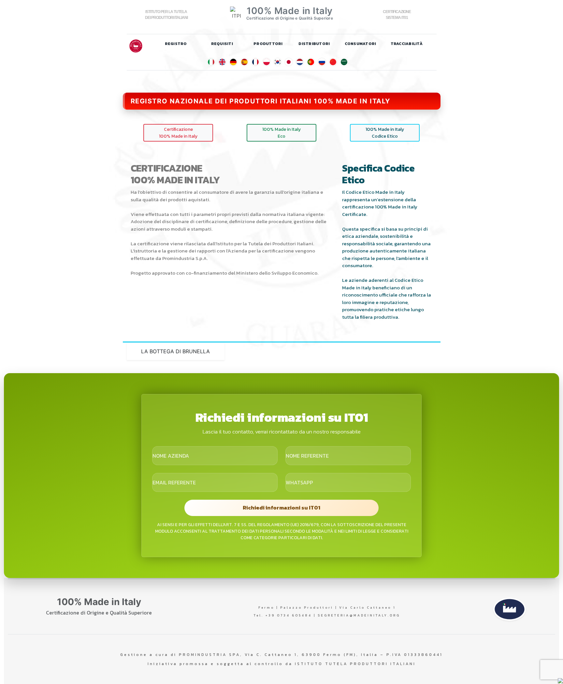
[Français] (255, 62)
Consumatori (360, 44)
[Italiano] (211, 62)
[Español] (244, 62)
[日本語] (288, 62)
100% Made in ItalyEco (281, 133)
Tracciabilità (407, 44)
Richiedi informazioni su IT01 (281, 508)
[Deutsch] (233, 62)
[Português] (311, 62)
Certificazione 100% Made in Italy (178, 133)
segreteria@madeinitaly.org (359, 615)
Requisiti (222, 44)
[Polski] (266, 62)
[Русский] (322, 62)
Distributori (314, 44)
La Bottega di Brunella (175, 351)
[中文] (333, 62)
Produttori (267, 44)
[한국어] (277, 62)
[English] (222, 62)
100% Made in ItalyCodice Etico (385, 133)
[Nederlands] (300, 62)
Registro (176, 44)
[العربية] (344, 62)
